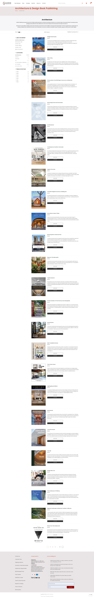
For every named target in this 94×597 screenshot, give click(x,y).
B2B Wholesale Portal (19, 571)
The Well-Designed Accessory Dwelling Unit (57, 191)
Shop (23, 3)
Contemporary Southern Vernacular (55, 147)
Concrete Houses (51, 429)
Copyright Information (49, 596)
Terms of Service (18, 586)
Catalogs (28, 3)
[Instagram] (34, 577)
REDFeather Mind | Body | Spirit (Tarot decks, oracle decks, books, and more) (61, 572)
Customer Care (18, 559)
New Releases (17, 3)
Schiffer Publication (19, 40)
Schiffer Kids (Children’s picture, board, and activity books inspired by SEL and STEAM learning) (61, 569)
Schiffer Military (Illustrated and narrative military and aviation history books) (60, 576)
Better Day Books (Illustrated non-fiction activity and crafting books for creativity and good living (61, 580)
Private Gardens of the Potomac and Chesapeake (58, 300)
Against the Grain (51, 169)
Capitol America (51, 278)
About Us (38, 3)
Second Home (50, 322)
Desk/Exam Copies (19, 577)
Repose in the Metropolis (52, 257)
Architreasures (50, 125)
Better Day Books (19, 49)
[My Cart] (90, 3)
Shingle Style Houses (51, 36)
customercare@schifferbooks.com (37, 571)
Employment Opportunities (21, 568)
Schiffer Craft (18, 47)
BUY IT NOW (55, 49)
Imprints (33, 3)
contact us (63, 27)
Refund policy (18, 589)
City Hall (49, 450)
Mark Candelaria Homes (52, 343)
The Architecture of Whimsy (53, 491)
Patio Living (49, 58)
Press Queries (18, 574)
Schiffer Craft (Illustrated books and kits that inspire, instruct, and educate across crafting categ (61, 565)
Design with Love (51, 470)
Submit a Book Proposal (20, 580)
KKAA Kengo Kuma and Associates (55, 102)
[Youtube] (36, 577)
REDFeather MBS (18, 42)
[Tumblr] (37, 577)
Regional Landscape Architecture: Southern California (59, 508)
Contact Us (17, 556)
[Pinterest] (39, 577)
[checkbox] (22, 71)
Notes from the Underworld (53, 525)
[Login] (86, 3)
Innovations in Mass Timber (53, 213)
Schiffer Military (18, 45)
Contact (44, 3)
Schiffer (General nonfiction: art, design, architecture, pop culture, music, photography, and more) (61, 561)
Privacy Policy (43, 596)
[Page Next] (62, 547)
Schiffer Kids (17, 43)
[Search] (82, 3)
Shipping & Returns (19, 562)
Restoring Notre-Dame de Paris (54, 234)
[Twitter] (33, 577)
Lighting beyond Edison (52, 386)
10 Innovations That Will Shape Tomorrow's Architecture (59, 80)
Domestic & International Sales (21, 565)
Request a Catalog (19, 583)
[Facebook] (31, 577)
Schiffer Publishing (50, 594)
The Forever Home (51, 364)
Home (16, 10)
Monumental (50, 410)
